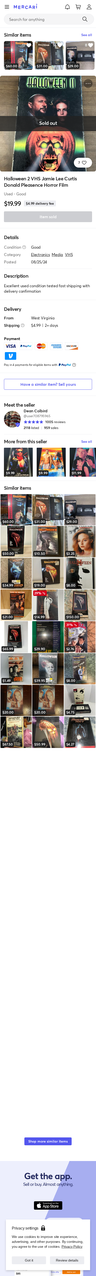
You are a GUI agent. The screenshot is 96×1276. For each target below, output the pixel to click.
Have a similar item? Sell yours (48, 384)
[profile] (89, 7)
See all (86, 441)
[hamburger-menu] (7, 7)
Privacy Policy (72, 1246)
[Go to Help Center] (24, 247)
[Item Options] (88, 83)
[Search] (85, 19)
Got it (28, 1260)
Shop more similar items (48, 1141)
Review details (67, 1260)
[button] (67, 7)
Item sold (48, 216)
